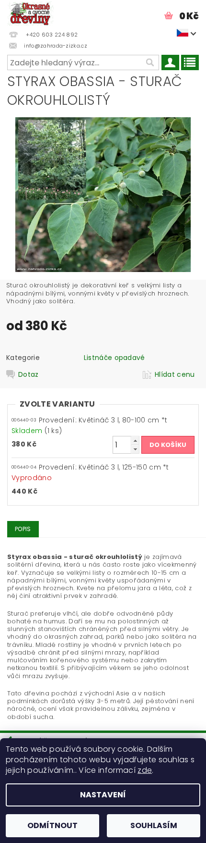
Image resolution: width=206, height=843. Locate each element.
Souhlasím (153, 825)
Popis (23, 529)
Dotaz (28, 374)
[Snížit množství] (135, 449)
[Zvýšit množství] (135, 440)
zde (144, 770)
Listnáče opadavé (114, 357)
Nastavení (103, 794)
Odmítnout (52, 825)
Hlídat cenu (175, 374)
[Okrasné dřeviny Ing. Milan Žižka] (30, 12)
